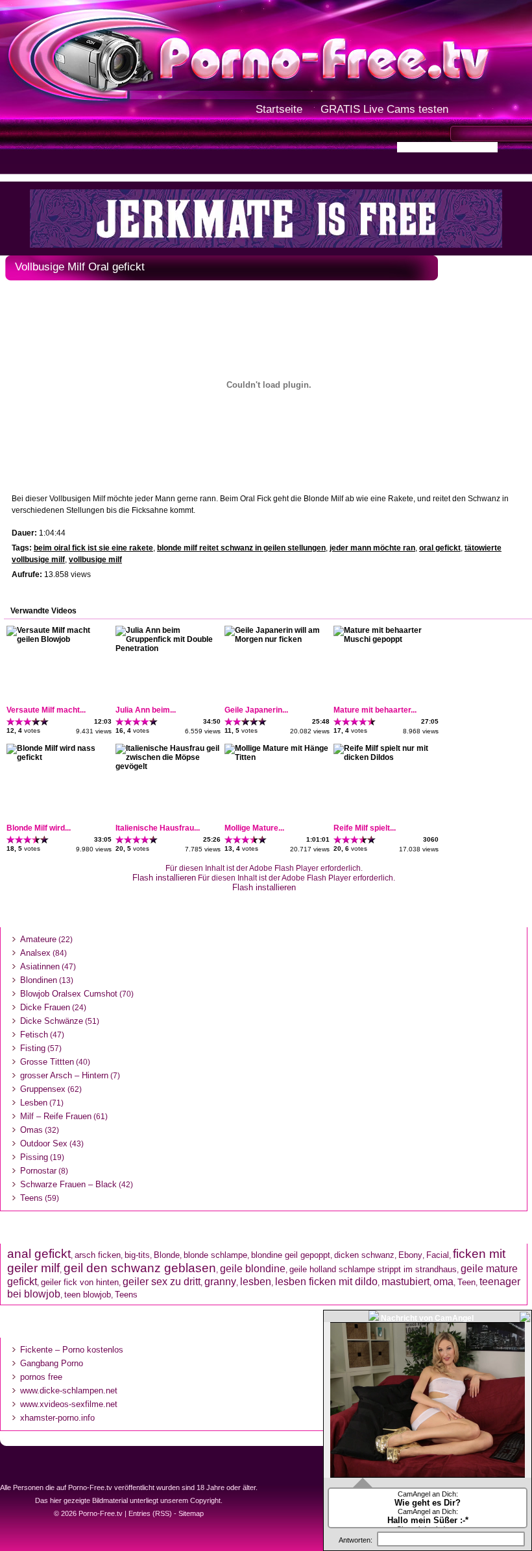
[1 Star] (10, 722)
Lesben (33, 1102)
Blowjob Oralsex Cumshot (68, 994)
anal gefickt (39, 1254)
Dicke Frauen (45, 1007)
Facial (437, 1255)
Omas (31, 1130)
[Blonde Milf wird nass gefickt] (58, 757)
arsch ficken (98, 1255)
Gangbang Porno (51, 1363)
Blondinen (38, 980)
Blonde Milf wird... (38, 828)
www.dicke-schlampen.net (68, 1390)
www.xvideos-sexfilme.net (68, 1404)
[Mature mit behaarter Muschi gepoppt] (385, 639)
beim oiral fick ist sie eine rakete (93, 547)
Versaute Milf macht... (46, 710)
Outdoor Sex (43, 1143)
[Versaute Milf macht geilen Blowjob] (58, 639)
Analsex (35, 953)
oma (443, 1281)
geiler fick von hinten (80, 1282)
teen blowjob (87, 1294)
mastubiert (405, 1281)
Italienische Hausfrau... (157, 828)
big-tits (137, 1255)
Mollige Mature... (254, 828)
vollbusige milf (95, 559)
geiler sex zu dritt (161, 1281)
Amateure (38, 939)
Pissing (34, 1157)
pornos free (41, 1377)
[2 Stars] (19, 722)
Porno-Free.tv (101, 1513)
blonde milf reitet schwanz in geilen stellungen (241, 547)
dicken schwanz (364, 1255)
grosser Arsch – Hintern (64, 1075)
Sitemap (191, 1513)
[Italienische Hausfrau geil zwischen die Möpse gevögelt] (167, 766)
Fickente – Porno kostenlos (71, 1350)
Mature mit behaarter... (375, 710)
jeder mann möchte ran (372, 547)
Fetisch (34, 1034)
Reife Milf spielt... (364, 828)
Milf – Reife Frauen (55, 1116)
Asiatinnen (40, 966)
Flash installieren (164, 877)
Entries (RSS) (150, 1513)
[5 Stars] (44, 722)
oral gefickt (440, 547)
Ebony (410, 1255)
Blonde (167, 1255)
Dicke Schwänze (51, 1021)
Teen (466, 1282)
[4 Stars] (36, 722)
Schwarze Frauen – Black (68, 1184)
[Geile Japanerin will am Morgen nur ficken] (276, 639)
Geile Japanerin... (256, 710)
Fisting (32, 1048)
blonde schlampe (215, 1255)
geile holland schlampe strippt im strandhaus (373, 1269)
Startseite (279, 109)
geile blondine (252, 1268)
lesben (255, 1281)
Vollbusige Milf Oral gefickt (80, 267)
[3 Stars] (27, 722)
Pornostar (38, 1171)
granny (220, 1281)
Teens (31, 1198)
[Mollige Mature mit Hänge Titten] (276, 757)
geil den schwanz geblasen (140, 1268)
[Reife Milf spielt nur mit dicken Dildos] (385, 757)
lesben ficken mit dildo (326, 1281)
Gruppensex (43, 1089)
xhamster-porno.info (57, 1418)
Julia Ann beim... (145, 710)
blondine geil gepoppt (290, 1255)
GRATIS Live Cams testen (384, 109)
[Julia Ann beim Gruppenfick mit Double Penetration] (167, 648)
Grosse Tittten (47, 1062)
